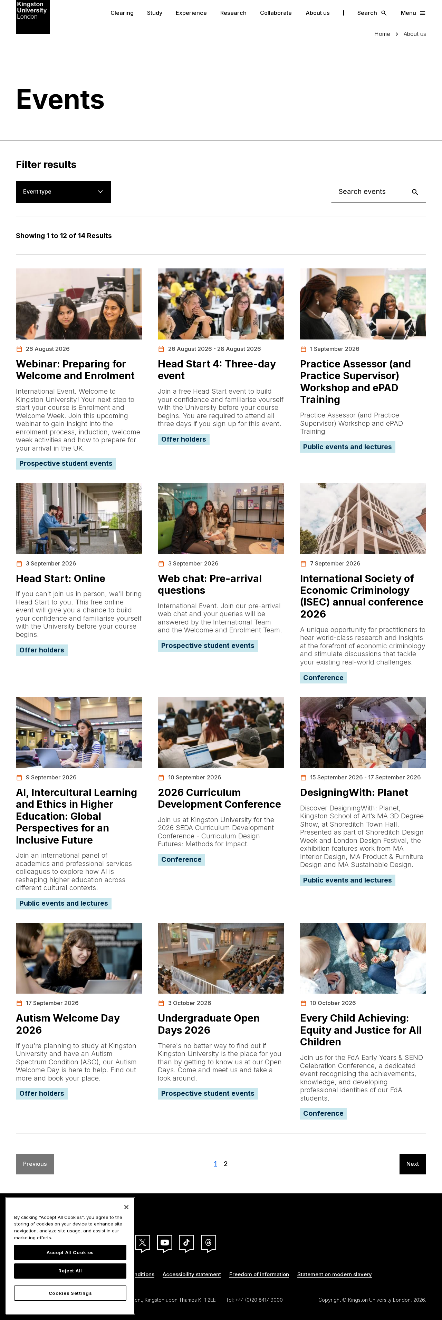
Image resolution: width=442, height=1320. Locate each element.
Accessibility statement (192, 1274)
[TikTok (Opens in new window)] (186, 1242)
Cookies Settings (70, 1293)
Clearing (122, 12)
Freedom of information (259, 1274)
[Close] (126, 1207)
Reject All (70, 1271)
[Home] (33, 16)
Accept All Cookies (70, 1252)
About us (318, 12)
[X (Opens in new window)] (142, 1242)
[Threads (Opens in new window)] (208, 1242)
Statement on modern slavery (334, 1274)
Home (382, 34)
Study (154, 12)
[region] (70, 1255)
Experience (191, 12)
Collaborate (276, 12)
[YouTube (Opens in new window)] (164, 1242)
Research (233, 12)
